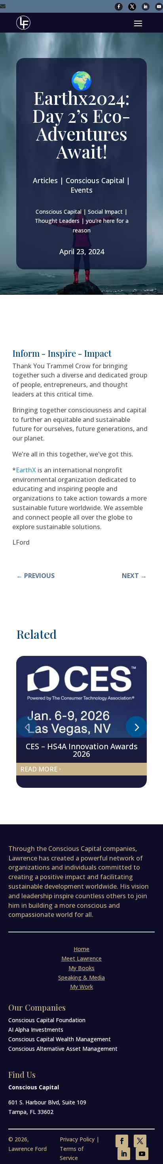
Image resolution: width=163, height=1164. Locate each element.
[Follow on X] (132, 7)
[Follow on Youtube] (159, 7)
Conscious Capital (59, 211)
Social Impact (105, 211)
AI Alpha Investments (35, 1029)
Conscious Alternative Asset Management (63, 1048)
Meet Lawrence (81, 958)
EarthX (26, 470)
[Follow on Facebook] (119, 7)
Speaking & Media (81, 977)
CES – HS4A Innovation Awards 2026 (82, 750)
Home (81, 949)
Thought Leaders (57, 220)
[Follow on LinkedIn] (146, 7)
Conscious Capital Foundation (46, 1020)
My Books (81, 968)
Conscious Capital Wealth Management (59, 1039)
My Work (81, 986)
